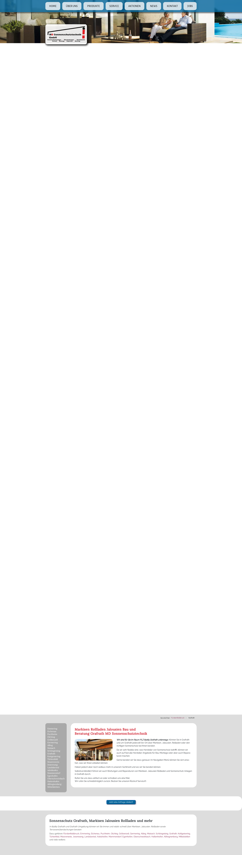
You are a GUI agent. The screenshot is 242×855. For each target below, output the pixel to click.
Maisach (51, 748)
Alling (50, 745)
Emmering (52, 728)
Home (52, 6)
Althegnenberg (54, 784)
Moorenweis (53, 762)
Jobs (190, 6)
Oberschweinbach (56, 778)
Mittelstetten (53, 787)
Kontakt (172, 6)
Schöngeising (53, 751)
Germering (52, 742)
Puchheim (52, 734)
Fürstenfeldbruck (71, 833)
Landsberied (53, 767)
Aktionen (134, 6)
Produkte (93, 6)
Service (114, 6)
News (153, 6)
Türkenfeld (52, 759)
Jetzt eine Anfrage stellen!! (121, 802)
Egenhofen (52, 776)
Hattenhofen (53, 781)
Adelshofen (52, 770)
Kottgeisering (53, 756)
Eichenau (51, 731)
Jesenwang (52, 764)
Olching (51, 737)
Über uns (72, 6)
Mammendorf (53, 773)
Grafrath (51, 753)
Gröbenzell (52, 739)
